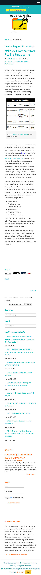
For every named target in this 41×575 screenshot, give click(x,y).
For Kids (7, 61)
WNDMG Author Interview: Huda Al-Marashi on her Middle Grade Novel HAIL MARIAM (19, 433)
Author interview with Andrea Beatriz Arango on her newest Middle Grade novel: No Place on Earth (19, 339)
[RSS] (34, 11)
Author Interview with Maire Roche (18, 413)
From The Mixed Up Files (20, 22)
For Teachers (9, 64)
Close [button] (28, 572)
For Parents (25, 61)
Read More (20, 572)
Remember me (17, 498)
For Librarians (15, 61)
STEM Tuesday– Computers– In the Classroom (18, 422)
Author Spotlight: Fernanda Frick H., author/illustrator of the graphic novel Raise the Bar (19, 352)
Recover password (13, 503)
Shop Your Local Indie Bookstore (16, 555)
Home (7, 39)
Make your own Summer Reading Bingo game (20, 53)
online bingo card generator (20, 134)
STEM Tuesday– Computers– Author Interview (18, 374)
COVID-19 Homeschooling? (20, 7)
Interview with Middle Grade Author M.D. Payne (19, 394)
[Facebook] (30, 11)
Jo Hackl (19, 460)
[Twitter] (27, 11)
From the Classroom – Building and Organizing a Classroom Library (18, 384)
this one (24, 153)
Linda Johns (11, 59)
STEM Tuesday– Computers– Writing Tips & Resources (20, 404)
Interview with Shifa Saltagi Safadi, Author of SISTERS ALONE (20, 363)
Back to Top (33, 290)
